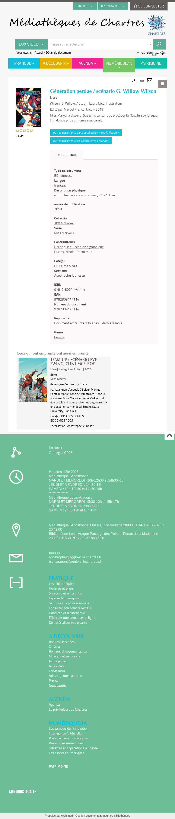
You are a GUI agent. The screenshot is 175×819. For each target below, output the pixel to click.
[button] (28, 107)
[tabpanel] (87, 254)
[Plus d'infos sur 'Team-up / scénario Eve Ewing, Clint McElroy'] (33, 380)
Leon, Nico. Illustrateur (105, 103)
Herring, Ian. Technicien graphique (79, 246)
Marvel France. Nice (78, 109)
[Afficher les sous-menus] (92, 6)
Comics (59, 337)
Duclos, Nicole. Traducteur (73, 251)
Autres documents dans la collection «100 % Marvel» (86, 132)
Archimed (67, 815)
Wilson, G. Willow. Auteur (68, 103)
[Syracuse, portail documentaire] (87, 25)
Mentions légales (22, 791)
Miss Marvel (63, 233)
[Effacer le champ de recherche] (151, 44)
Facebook (55, 447)
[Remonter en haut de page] (169, 435)
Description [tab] (67, 154)
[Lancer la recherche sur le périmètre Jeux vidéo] (159, 44)
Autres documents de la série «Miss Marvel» (81, 141)
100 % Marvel (64, 223)
